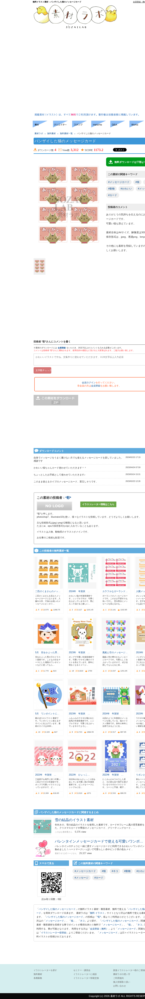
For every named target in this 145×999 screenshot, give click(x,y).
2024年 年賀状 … (79, 591)
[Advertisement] (134, 58)
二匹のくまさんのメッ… (47, 591)
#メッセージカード (118, 182)
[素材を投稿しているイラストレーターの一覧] (62, 126)
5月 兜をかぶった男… (47, 652)
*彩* (68, 497)
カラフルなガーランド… (115, 591)
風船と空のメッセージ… (115, 652)
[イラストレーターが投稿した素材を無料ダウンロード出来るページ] (43, 126)
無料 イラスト (97, 913)
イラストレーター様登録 (53, 932)
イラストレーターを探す (45, 970)
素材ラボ (38, 133)
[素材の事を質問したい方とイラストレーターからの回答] (119, 126)
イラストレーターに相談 (85, 974)
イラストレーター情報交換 (86, 978)
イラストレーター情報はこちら (98, 504)
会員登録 (62, 348)
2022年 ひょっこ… (79, 774)
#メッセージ (81, 877)
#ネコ (115, 871)
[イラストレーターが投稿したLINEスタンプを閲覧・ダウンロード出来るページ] (81, 126)
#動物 (111, 188)
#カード (112, 195)
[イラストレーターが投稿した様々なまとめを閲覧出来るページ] (100, 126)
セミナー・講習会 (81, 970)
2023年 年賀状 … (79, 652)
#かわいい (126, 188)
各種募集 (38, 978)
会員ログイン (89, 382)
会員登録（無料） (99, 928)
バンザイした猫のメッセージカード (57, 909)
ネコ (82, 920)
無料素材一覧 (66, 133)
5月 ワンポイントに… (47, 713)
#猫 (137, 182)
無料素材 (51, 133)
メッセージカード (55, 920)
